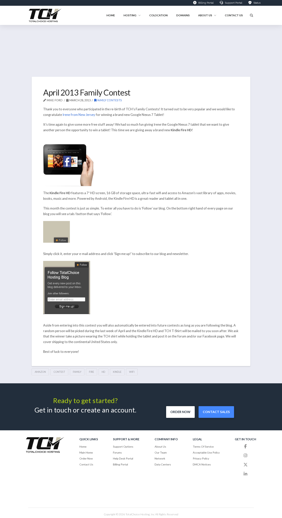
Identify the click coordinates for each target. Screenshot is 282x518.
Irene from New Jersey (79, 115)
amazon (40, 371)
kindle (117, 371)
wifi (131, 371)
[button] (251, 15)
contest (59, 371)
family (77, 371)
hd (103, 371)
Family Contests (109, 100)
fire (91, 371)
